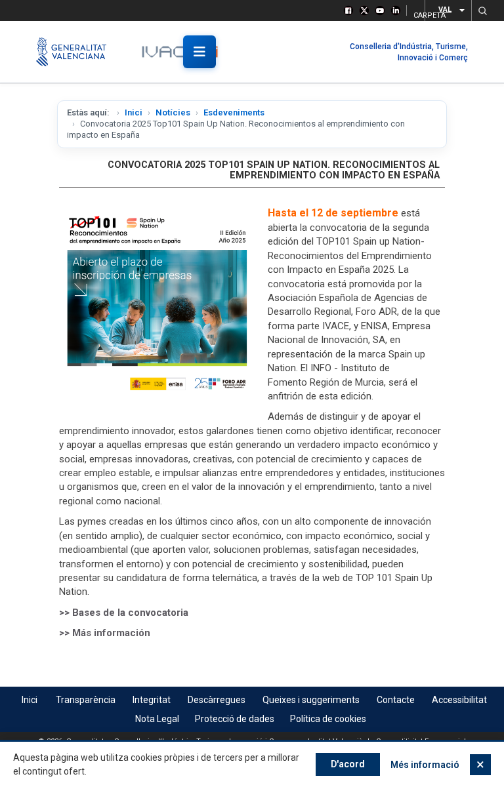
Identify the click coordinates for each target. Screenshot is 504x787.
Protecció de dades (234, 719)
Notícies (173, 112)
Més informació (424, 764)
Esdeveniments (233, 112)
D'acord (348, 764)
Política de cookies (328, 719)
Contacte (396, 700)
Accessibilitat (459, 700)
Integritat (152, 700)
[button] (482, 10)
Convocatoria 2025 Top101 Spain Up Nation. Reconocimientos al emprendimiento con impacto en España (274, 170)
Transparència (86, 700)
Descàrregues (216, 700)
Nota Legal (157, 719)
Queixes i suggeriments (311, 700)
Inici (133, 112)
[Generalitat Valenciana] (77, 52)
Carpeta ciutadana (415, 13)
